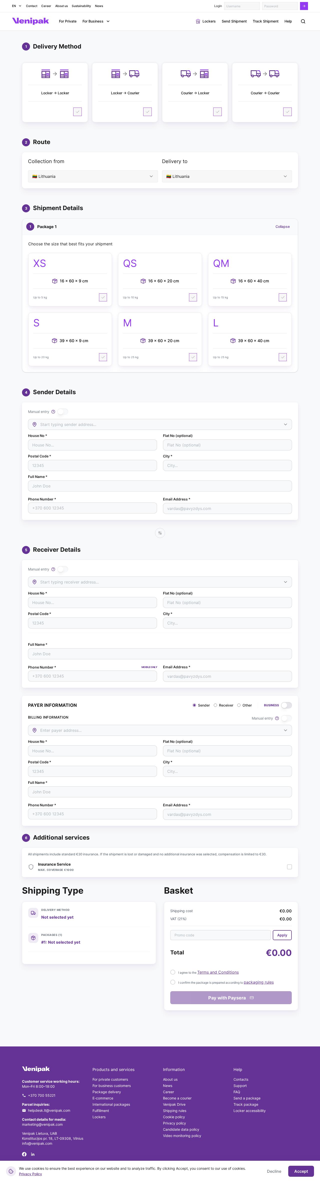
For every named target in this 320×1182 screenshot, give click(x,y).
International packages (111, 1104)
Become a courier (177, 1098)
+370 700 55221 (42, 1095)
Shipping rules (174, 1110)
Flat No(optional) (178, 435)
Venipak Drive (174, 1104)
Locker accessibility (250, 1110)
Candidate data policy (181, 1129)
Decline (274, 1171)
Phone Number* (42, 499)
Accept (301, 1171)
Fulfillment (100, 1110)
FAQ (237, 1092)
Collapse (283, 226)
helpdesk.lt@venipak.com (49, 1110)
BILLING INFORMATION (48, 717)
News (167, 1085)
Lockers (99, 1117)
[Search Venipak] (303, 21)
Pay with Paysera (227, 997)
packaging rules (259, 982)
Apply (282, 935)
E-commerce (102, 1098)
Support (240, 1085)
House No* (37, 435)
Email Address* (176, 499)
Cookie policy (174, 1117)
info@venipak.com (37, 1143)
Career (168, 1092)
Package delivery (106, 1092)
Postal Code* (39, 456)
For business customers (111, 1085)
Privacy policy (174, 1123)
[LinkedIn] (32, 1154)
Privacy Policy (30, 1174)
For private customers (110, 1079)
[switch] (62, 411)
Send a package (247, 1098)
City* (167, 456)
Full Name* (38, 476)
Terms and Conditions (218, 972)
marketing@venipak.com (42, 1124)
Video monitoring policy (182, 1135)
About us (170, 1079)
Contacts (241, 1079)
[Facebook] (24, 1154)
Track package (246, 1104)
